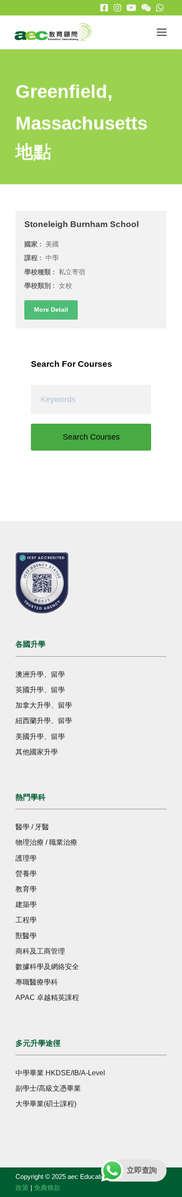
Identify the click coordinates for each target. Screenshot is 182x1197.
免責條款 (47, 1187)
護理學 (26, 858)
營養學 (26, 873)
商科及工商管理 (40, 951)
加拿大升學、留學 (43, 705)
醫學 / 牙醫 (32, 827)
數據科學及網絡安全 (47, 966)
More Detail (51, 309)
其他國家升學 (36, 752)
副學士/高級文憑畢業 (48, 1088)
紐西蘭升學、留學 (43, 720)
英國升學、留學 (40, 690)
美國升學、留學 (40, 736)
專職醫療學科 (36, 982)
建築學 (26, 904)
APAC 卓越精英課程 (47, 997)
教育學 (26, 889)
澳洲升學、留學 (40, 674)
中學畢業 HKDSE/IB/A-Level (60, 1073)
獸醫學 (26, 936)
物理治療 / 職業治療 (46, 842)
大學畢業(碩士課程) (45, 1104)
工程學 (26, 920)
